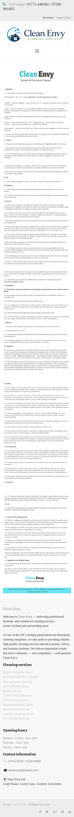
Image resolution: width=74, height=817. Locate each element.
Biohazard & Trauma (15, 700)
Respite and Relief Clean (17, 704)
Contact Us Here (63, 17)
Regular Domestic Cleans (18, 672)
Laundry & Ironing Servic (17, 713)
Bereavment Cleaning (16, 709)
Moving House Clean (15, 681)
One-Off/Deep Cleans (16, 686)
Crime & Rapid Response (18, 695)
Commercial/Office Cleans (20, 677)
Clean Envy (25, 616)
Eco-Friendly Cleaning (16, 718)
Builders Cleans (12, 691)
